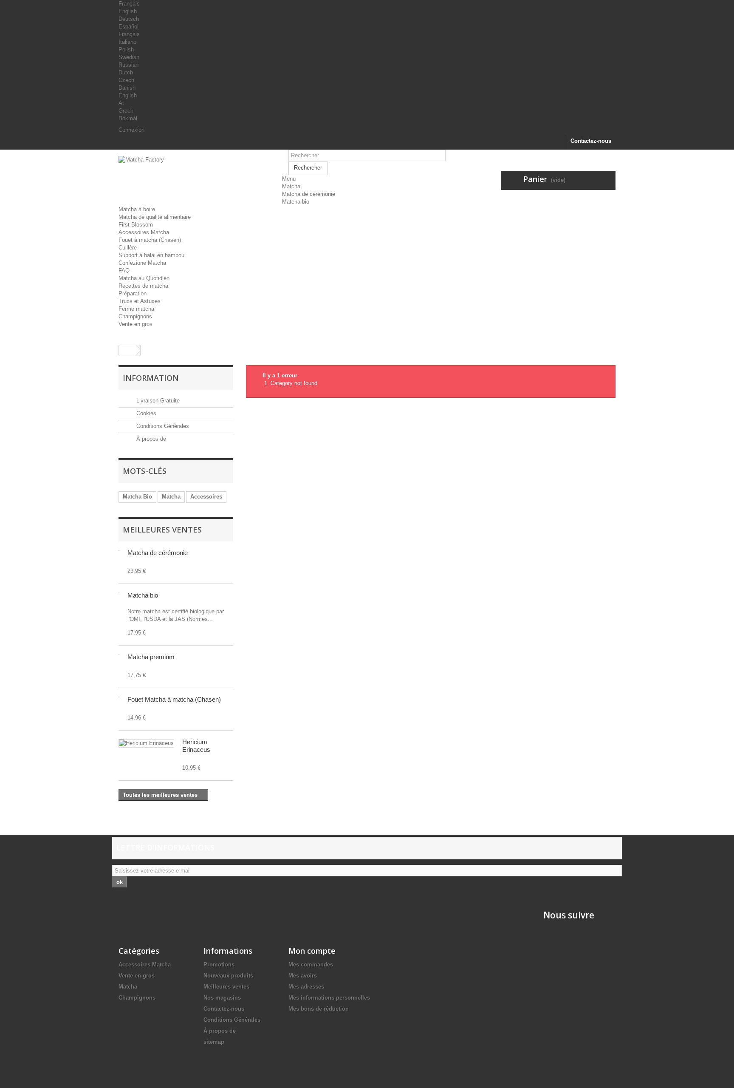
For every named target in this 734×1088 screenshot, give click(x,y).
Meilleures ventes (162, 529)
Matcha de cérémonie (308, 194)
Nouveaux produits (228, 975)
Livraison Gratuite (157, 400)
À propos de (150, 439)
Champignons (135, 316)
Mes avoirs (302, 975)
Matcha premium (151, 656)
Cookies (145, 413)
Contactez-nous (590, 141)
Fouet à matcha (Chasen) (150, 240)
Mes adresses (306, 986)
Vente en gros (135, 324)
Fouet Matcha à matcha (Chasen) (174, 699)
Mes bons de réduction (318, 1009)
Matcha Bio (137, 496)
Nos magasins (222, 997)
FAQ (124, 270)
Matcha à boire (137, 209)
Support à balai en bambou (151, 255)
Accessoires (206, 496)
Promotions (218, 964)
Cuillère (128, 247)
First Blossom (136, 224)
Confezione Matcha (142, 263)
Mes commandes (310, 964)
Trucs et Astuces (140, 301)
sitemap (213, 1042)
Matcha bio (295, 201)
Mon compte (312, 951)
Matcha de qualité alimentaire (155, 217)
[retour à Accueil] (127, 350)
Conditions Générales (162, 426)
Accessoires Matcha (144, 232)
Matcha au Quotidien (144, 278)
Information (151, 378)
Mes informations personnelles (329, 997)
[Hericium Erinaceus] (146, 743)
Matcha (291, 186)
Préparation (133, 293)
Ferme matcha (136, 309)
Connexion (131, 130)
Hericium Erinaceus (196, 745)
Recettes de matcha (143, 286)
